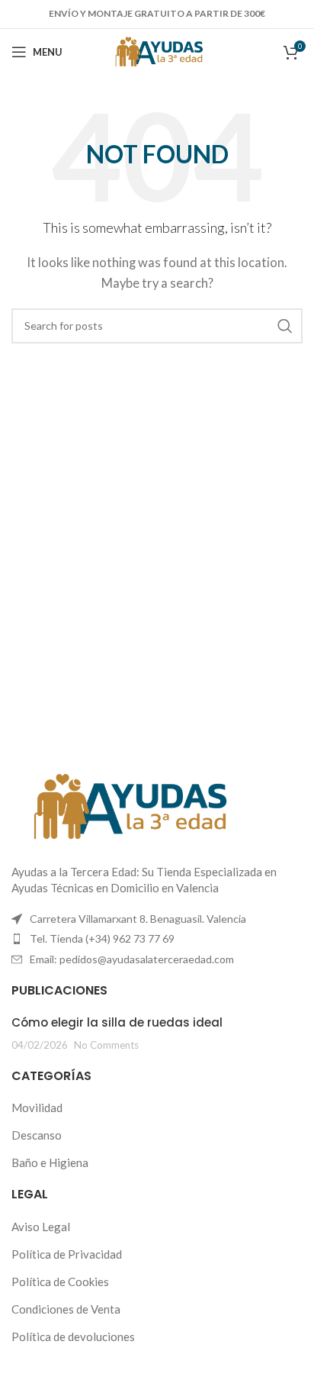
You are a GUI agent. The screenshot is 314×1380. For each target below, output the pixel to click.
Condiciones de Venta (65, 1309)
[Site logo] (157, 50)
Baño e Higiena (49, 1162)
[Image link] (125, 805)
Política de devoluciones (73, 1336)
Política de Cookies (60, 1281)
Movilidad (36, 1107)
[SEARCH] (285, 325)
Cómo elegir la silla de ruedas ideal (117, 1022)
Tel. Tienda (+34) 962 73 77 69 (102, 938)
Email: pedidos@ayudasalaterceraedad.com (132, 959)
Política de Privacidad (66, 1254)
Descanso (36, 1135)
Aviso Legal (40, 1226)
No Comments (106, 1045)
